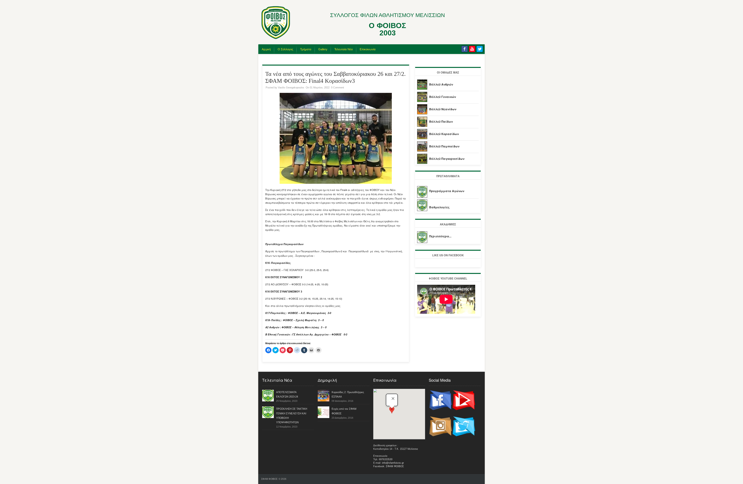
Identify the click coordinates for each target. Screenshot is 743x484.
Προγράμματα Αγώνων (446, 191)
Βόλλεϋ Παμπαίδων (444, 146)
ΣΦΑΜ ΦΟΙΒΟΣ (395, 466)
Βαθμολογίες (439, 207)
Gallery (322, 49)
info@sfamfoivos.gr (393, 462)
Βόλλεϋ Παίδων (441, 121)
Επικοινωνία (368, 49)
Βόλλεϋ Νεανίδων (442, 109)
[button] (391, 411)
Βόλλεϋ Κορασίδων (444, 134)
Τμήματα (305, 49)
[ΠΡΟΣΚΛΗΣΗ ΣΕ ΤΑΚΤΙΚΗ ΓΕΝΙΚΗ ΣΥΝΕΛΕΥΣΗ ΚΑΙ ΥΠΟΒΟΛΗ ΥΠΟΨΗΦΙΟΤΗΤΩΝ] (268, 417)
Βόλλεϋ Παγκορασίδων (446, 158)
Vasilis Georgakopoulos (291, 87)
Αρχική (266, 49)
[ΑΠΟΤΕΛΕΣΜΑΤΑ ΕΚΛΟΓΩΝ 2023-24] (268, 400)
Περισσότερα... (440, 236)
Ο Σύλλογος (285, 49)
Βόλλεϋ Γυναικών (442, 97)
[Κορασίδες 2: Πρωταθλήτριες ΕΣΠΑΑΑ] (323, 400)
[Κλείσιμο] (393, 398)
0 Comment (337, 87)
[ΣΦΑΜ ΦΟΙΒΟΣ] (275, 38)
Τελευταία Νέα (343, 49)
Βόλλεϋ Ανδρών (441, 84)
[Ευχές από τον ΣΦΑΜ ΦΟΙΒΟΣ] (323, 417)
